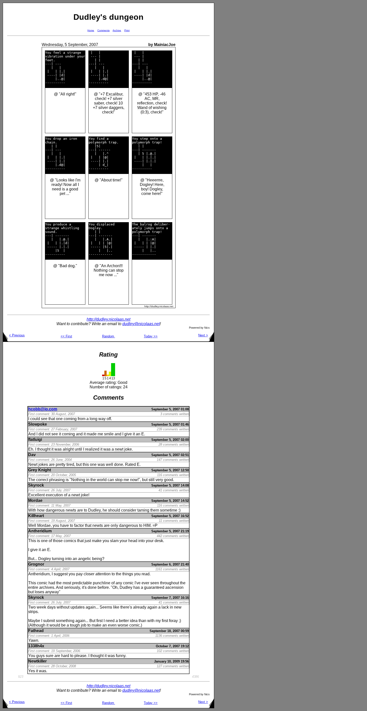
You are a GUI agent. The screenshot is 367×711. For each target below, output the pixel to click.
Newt (32, 464)
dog (71, 266)
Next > (203, 335)
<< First (66, 336)
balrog (146, 224)
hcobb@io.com (42, 409)
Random (108, 336)
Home (90, 30)
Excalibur (114, 94)
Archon (113, 266)
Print (127, 30)
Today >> (151, 336)
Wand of (144, 107)
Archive (117, 30)
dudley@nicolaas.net (141, 324)
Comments (103, 30)
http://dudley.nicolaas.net (108, 319)
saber (99, 103)
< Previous (17, 335)
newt (119, 449)
